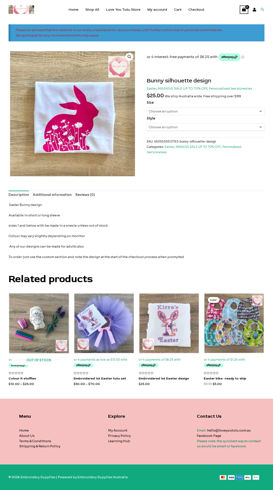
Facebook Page (209, 436)
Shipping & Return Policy (39, 446)
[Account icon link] (254, 10)
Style (151, 118)
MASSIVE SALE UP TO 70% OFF (182, 88)
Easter (151, 88)
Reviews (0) (85, 195)
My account (157, 9)
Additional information (52, 195)
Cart (178, 9)
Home (73, 9)
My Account (117, 430)
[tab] (19, 195)
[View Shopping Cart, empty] (244, 10)
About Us (27, 436)
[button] (129, 57)
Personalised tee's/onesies (230, 88)
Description (19, 195)
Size (150, 103)
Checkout (196, 9)
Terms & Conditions (35, 441)
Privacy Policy (119, 436)
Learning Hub (119, 441)
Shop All (92, 9)
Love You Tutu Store (123, 9)
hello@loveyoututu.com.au (229, 430)
